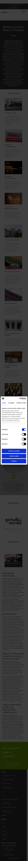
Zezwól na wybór (14, 456)
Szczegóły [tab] (11, 402)
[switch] (24, 434)
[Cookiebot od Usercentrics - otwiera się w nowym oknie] (19, 399)
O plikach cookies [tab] (21, 402)
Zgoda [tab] (4, 402)
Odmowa (14, 461)
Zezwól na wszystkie (14, 451)
